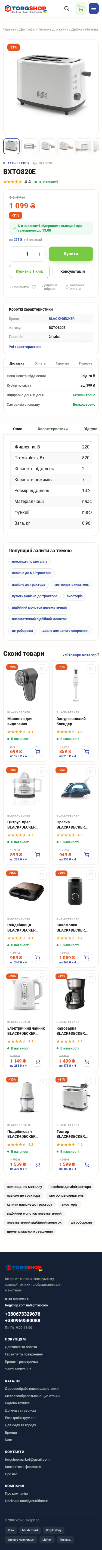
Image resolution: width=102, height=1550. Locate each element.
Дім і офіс (27, 29)
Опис (17, 429)
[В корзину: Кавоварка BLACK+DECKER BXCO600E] (86, 1061)
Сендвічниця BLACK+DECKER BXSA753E (21, 928)
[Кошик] (80, 8)
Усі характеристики (25, 346)
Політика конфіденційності (26, 1501)
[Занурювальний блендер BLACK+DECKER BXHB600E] (76, 685)
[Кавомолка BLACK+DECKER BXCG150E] (76, 891)
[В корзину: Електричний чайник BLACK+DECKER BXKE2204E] (37, 1061)
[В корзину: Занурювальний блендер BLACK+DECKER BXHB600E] (86, 751)
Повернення (88, 363)
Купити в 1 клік (29, 271)
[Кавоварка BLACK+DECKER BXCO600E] (76, 994)
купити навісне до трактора (34, 596)
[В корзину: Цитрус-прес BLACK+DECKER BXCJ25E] (37, 855)
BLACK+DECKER (16, 163)
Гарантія (62, 363)
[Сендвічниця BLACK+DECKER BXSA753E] (27, 891)
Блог (8, 1440)
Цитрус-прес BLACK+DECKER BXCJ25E (21, 825)
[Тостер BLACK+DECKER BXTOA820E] (76, 1097)
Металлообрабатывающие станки (32, 1396)
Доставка (17, 363)
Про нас (11, 1474)
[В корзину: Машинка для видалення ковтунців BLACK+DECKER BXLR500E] (37, 751)
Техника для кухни (53, 29)
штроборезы (22, 631)
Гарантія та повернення (24, 1354)
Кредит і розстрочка (21, 1362)
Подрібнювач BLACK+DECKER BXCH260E (21, 1134)
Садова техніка (17, 1403)
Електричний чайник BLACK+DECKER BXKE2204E (26, 1031)
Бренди (11, 1432)
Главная (9, 29)
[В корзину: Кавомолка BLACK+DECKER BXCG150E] (86, 958)
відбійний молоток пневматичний (39, 607)
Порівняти (20, 287)
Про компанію (16, 1493)
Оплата (40, 363)
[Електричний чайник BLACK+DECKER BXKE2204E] (27, 994)
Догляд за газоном (20, 1410)
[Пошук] (66, 8)
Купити (71, 253)
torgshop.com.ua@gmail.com (26, 1305)
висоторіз (75, 596)
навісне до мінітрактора (31, 573)
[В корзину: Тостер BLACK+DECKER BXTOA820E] (86, 1164)
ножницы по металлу (29, 561)
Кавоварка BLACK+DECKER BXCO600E (71, 1031)
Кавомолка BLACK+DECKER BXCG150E (71, 928)
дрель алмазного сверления (65, 631)
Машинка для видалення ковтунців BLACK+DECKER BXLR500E (21, 722)
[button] (11, 146)
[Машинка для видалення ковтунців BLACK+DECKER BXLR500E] (27, 685)
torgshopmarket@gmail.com (27, 1459)
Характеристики (53, 429)
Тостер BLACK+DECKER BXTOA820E (71, 1134)
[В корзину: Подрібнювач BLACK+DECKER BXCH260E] (37, 1164)
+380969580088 (22, 1320)
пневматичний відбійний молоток (39, 619)
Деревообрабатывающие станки (31, 1389)
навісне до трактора (28, 585)
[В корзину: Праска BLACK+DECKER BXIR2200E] (86, 855)
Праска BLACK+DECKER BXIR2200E (71, 825)
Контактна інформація (23, 1467)
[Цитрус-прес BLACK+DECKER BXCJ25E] (27, 788)
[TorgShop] (31, 8)
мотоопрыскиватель (71, 585)
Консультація (72, 271)
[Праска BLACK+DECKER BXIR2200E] (76, 788)
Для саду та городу (20, 1425)
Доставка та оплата (21, 1347)
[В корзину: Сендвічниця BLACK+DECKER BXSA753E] (37, 958)
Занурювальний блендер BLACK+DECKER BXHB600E (71, 722)
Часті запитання (18, 1369)
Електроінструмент (20, 1418)
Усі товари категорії (80, 655)
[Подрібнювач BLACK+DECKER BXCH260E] (27, 1097)
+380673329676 (22, 1314)
